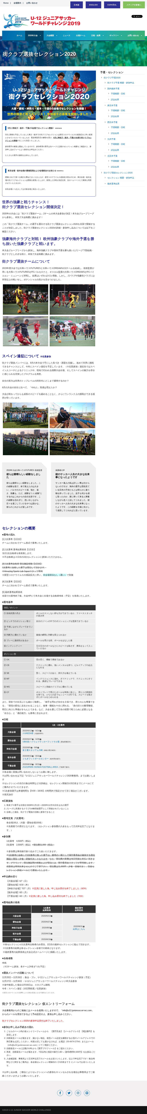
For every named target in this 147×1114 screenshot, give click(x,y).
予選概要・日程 (118, 93)
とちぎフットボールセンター (36, 758)
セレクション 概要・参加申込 (120, 178)
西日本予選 (112, 122)
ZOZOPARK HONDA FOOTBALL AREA (40, 767)
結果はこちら (79, 929)
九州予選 (111, 139)
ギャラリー (114, 35)
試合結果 (115, 99)
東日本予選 (112, 105)
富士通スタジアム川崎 (33, 750)
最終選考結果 (113, 184)
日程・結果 (95, 35)
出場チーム (80, 35)
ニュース (66, 35)
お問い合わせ (31, 3)
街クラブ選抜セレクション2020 (118, 173)
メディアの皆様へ (133, 5)
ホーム (19, 35)
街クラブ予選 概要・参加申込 (120, 83)
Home (5, 3)
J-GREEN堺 (28, 733)
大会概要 (50, 35)
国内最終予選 (113, 88)
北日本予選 (112, 156)
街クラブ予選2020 (112, 78)
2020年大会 (33, 35)
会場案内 (17, 3)
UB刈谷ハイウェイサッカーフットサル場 (41, 742)
